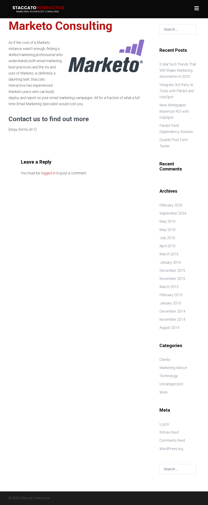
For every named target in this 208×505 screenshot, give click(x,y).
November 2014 (172, 319)
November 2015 (172, 278)
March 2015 (169, 287)
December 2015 (172, 270)
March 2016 (169, 254)
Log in (164, 424)
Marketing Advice (173, 368)
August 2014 (169, 327)
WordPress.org (171, 449)
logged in (48, 173)
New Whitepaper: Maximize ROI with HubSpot (174, 111)
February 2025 (170, 205)
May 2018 (167, 230)
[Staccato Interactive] (38, 9)
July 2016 (167, 238)
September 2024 (172, 213)
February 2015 (170, 295)
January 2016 (170, 262)
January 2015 (170, 303)
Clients (164, 359)
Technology (168, 376)
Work (163, 392)
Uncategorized (171, 384)
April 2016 (167, 246)
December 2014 (172, 311)
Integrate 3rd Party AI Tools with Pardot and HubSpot (176, 91)
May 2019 (167, 221)
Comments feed (172, 440)
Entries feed (169, 432)
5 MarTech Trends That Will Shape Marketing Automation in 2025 (177, 70)
